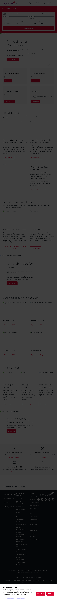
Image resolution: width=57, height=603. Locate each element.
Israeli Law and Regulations (20, 540)
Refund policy (42, 457)
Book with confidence (14, 457)
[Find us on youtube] (49, 499)
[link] (10, 494)
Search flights (28, 28)
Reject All (50, 593)
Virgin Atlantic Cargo (34, 520)
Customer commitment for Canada (21, 534)
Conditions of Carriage (26, 570)
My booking (41, 3)
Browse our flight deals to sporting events (15, 247)
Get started (11, 431)
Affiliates (32, 527)
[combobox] (15, 18)
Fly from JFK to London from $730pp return (24, 59)
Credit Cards (33, 530)
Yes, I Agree (40, 593)
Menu (51, 3)
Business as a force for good (20, 502)
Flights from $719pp (37, 355)
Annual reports (20, 509)
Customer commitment (20, 558)
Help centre (33, 496)
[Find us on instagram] (38, 499)
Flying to (32, 16)
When (22, 21)
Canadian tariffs (21, 524)
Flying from (7, 16)
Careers (18, 512)
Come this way (26, 404)
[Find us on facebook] (42, 499)
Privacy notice (37, 570)
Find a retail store (35, 539)
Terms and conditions (13, 570)
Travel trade (33, 524)
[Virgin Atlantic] (11, 3)
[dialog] (28, 593)
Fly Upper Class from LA (38, 189)
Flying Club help (34, 508)
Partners (32, 533)
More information (9, 101)
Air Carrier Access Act (21, 545)
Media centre (20, 506)
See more (43, 404)
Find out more (35, 80)
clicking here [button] (22, 594)
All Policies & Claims (20, 520)
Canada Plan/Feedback (20, 528)
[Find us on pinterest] (53, 499)
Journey (6, 21)
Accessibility (46, 570)
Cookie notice (37, 572)
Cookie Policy (10, 598)
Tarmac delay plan (21, 554)
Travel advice (14, 471)
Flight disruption (34, 505)
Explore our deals (36, 157)
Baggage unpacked (42, 471)
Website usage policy (20, 563)
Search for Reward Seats (12, 13)
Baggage (32, 499)
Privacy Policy (20, 598)
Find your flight (8, 157)
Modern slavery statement (25, 572)
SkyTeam (32, 536)
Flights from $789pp (10, 355)
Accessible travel (35, 502)
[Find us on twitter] (46, 499)
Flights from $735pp (10, 325)
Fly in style (7, 404)
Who (40, 21)
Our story (19, 498)
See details (8, 80)
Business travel (34, 516)
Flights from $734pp (37, 325)
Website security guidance (21, 550)
